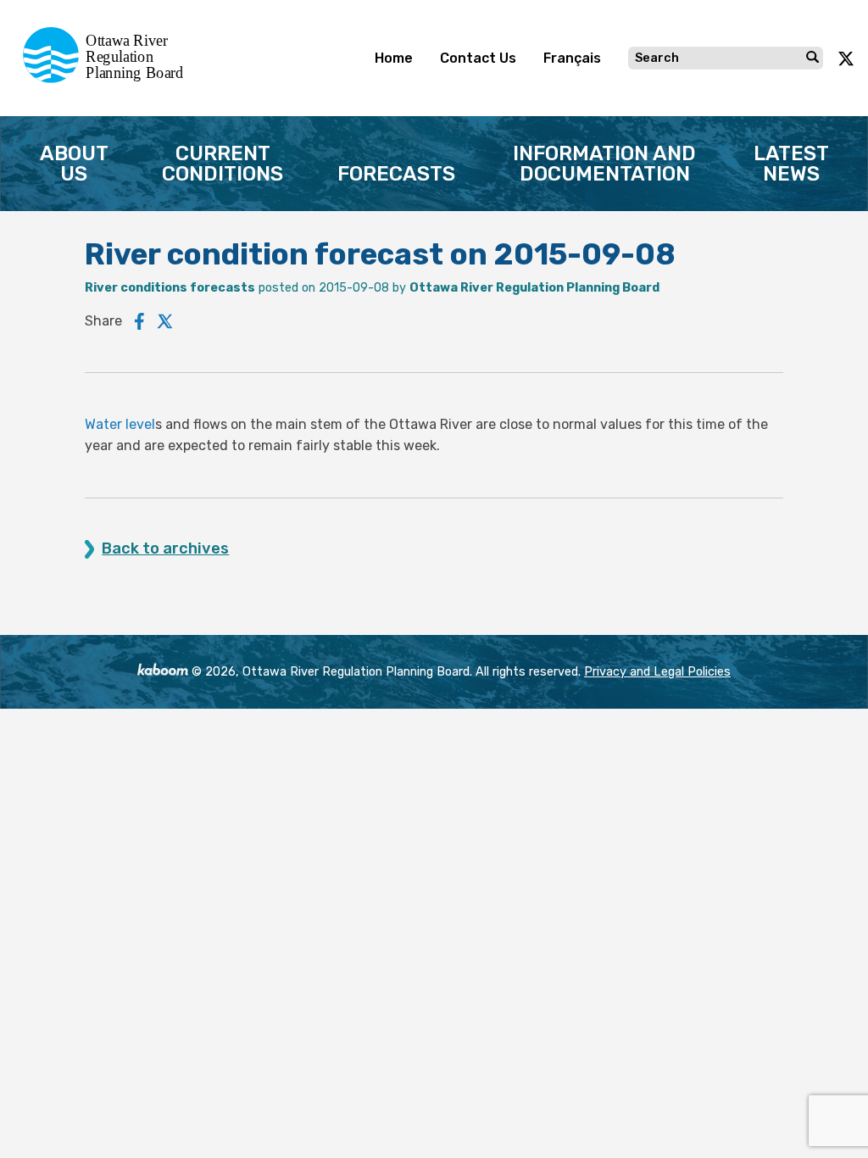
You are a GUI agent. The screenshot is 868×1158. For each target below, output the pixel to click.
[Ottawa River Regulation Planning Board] (108, 78)
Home (394, 58)
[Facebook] (139, 321)
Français (572, 58)
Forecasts (396, 174)
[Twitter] (165, 321)
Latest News (791, 164)
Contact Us (478, 58)
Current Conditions (222, 164)
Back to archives (165, 549)
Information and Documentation (604, 164)
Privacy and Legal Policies (657, 672)
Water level (120, 424)
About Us (74, 164)
